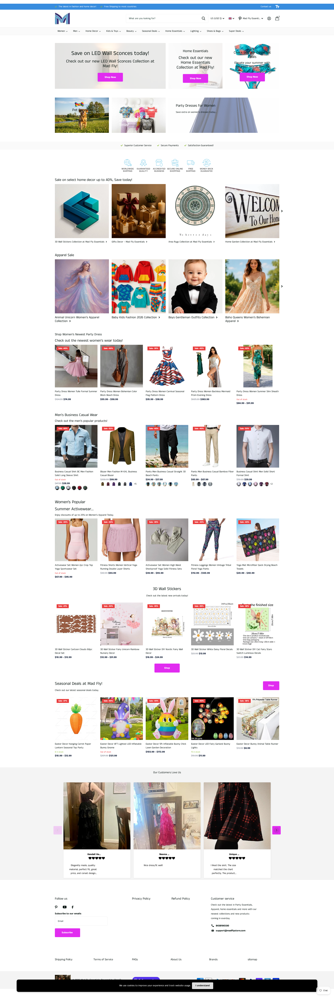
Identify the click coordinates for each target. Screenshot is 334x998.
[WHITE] (165, 484)
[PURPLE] (261, 484)
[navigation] (282, 211)
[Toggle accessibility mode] (277, 6)
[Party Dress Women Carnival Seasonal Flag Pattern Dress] (167, 366)
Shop (167, 668)
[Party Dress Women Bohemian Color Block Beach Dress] (121, 366)
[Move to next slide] (276, 830)
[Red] (267, 484)
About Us (176, 959)
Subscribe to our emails (68, 913)
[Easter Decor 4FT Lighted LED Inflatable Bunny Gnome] (121, 718)
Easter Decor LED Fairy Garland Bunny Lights (210, 745)
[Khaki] (102, 484)
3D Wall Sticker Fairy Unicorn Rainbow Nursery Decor (119, 651)
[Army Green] (119, 484)
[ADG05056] (74, 488)
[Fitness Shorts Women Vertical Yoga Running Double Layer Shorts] (121, 539)
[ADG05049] (85, 488)
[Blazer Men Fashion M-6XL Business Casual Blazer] (121, 446)
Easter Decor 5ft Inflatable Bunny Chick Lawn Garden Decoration (166, 745)
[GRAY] (159, 484)
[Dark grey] (125, 484)
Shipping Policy (63, 959)
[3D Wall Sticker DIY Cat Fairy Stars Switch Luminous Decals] (258, 624)
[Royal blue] (131, 484)
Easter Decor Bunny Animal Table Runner (257, 744)
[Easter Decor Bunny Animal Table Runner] (258, 718)
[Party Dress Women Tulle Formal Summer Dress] (76, 366)
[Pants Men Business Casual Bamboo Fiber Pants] (212, 446)
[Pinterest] (56, 907)
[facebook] (72, 907)
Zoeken (203, 18)
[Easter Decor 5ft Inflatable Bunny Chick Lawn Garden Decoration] (167, 718)
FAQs (135, 959)
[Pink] (256, 484)
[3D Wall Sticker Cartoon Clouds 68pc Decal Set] (76, 624)
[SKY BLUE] (176, 484)
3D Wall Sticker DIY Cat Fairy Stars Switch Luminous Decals (254, 651)
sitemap (252, 959)
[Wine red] (108, 484)
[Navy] (170, 484)
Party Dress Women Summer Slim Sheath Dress (258, 393)
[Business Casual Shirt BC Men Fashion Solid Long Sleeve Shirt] (76, 446)
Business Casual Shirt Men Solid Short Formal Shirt (256, 473)
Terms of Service (103, 959)
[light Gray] (210, 484)
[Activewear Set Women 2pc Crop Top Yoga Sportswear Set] (76, 539)
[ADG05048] (79, 488)
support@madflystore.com (230, 930)
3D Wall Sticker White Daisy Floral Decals (212, 649)
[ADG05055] (68, 488)
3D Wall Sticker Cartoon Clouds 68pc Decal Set (73, 651)
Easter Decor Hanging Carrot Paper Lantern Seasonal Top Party (73, 745)
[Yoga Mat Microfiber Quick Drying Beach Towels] (258, 539)
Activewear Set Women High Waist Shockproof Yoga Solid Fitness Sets (164, 567)
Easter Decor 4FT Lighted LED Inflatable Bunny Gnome (120, 745)
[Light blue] (250, 484)
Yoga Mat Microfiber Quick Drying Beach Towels (257, 567)
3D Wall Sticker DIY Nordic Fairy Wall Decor (164, 651)
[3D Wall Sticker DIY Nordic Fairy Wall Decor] (167, 624)
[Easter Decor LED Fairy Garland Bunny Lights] (212, 718)
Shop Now (110, 77)
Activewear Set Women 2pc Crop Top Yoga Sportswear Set (74, 567)
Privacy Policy (141, 898)
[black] (148, 484)
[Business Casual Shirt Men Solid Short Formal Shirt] (258, 446)
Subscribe (67, 932)
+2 (271, 484)
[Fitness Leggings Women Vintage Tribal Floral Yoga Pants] (212, 539)
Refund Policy (180, 898)
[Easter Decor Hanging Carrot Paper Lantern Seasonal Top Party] (76, 718)
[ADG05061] (57, 488)
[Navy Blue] (205, 484)
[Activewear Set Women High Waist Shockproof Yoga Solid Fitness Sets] (167, 539)
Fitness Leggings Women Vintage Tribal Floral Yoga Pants (211, 567)
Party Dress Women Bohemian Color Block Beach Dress (118, 393)
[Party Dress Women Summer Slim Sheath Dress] (258, 366)
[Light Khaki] (153, 484)
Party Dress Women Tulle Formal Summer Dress (76, 393)
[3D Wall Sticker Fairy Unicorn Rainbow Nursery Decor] (121, 624)
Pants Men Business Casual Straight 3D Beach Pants (166, 473)
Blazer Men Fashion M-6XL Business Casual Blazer (118, 473)
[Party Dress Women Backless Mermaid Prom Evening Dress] (212, 366)
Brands (213, 959)
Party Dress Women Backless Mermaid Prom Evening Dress (210, 393)
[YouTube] (64, 907)
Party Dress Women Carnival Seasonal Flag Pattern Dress (165, 393)
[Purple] (114, 484)
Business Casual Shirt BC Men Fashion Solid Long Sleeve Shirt (74, 473)
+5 (135, 484)
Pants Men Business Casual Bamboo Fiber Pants (212, 473)
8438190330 (222, 925)
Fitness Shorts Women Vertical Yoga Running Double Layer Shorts (118, 567)
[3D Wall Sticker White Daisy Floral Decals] (212, 624)
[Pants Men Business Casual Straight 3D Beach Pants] (167, 446)
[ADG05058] (63, 488)
